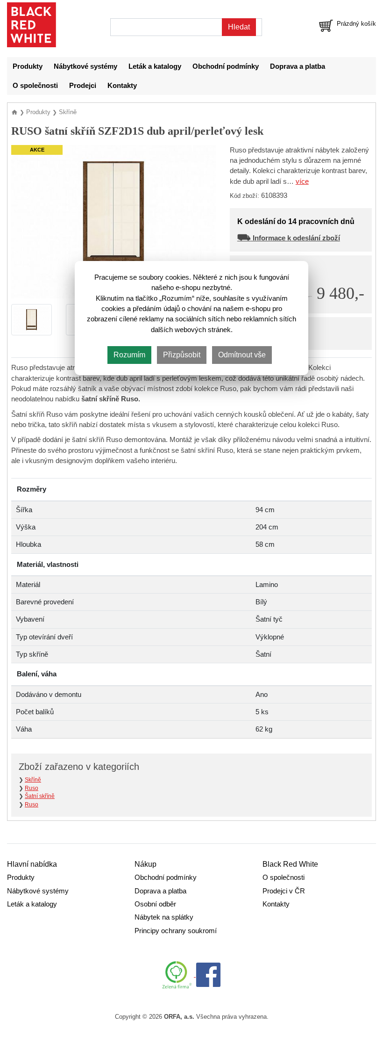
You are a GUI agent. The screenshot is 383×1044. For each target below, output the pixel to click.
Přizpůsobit (181, 355)
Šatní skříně (40, 796)
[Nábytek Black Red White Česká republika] (31, 24)
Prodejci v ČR (283, 891)
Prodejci (82, 85)
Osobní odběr (155, 904)
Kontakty (122, 85)
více (302, 181)
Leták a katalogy (154, 66)
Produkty (28, 66)
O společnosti (35, 85)
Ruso (31, 788)
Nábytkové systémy (85, 66)
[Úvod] (15, 112)
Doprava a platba (297, 66)
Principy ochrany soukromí (176, 931)
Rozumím (129, 355)
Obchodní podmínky (225, 66)
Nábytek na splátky (164, 917)
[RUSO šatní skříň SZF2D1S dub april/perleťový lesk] (113, 221)
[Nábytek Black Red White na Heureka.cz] (179, 974)
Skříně (33, 779)
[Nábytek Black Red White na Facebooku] (208, 974)
